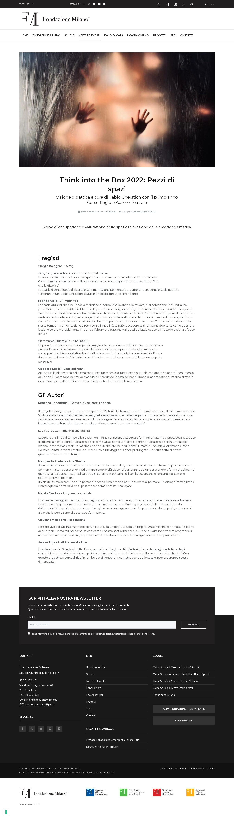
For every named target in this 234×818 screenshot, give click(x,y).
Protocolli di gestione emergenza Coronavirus (112, 740)
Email (32, 617)
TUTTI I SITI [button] (24, 4)
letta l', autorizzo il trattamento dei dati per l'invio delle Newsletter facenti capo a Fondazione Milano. (92, 633)
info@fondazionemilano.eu (41, 699)
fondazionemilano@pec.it (40, 704)
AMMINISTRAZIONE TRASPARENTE (184, 708)
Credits (211, 769)
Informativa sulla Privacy (49, 633)
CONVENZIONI (184, 720)
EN (213, 4)
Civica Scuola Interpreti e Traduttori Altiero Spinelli (181, 674)
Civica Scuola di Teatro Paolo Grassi (173, 688)
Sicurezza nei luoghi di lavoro (102, 746)
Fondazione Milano (46, 35)
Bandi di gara (113, 35)
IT (206, 4)
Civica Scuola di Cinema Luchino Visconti (176, 667)
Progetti (159, 35)
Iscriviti (193, 624)
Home (24, 35)
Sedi (173, 35)
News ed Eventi (89, 35)
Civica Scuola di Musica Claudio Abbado (175, 681)
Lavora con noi (138, 35)
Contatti (186, 35)
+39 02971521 (31, 694)
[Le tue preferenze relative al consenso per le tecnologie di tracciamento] (6, 812)
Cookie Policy (197, 769)
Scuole (69, 35)
